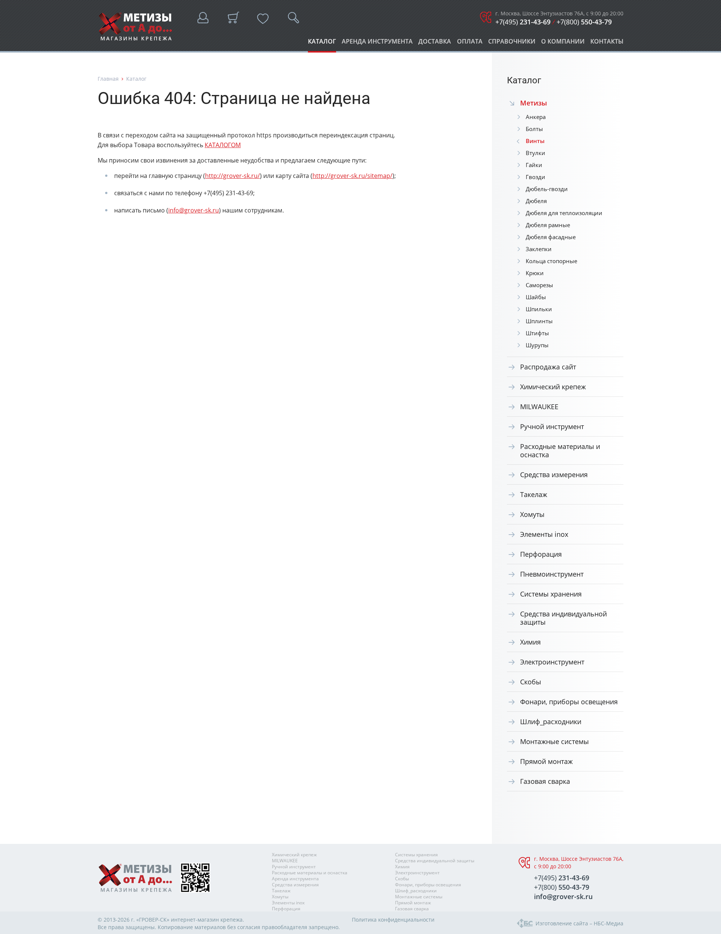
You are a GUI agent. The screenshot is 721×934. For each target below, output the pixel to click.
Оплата (470, 43)
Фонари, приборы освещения (569, 701)
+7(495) (523, 21)
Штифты (537, 333)
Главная (108, 78)
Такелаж (533, 494)
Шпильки (539, 309)
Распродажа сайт (548, 367)
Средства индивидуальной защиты (563, 618)
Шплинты (539, 321)
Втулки (535, 152)
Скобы (530, 682)
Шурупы (537, 345)
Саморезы (539, 285)
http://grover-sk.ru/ (232, 176)
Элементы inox (544, 534)
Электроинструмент (552, 662)
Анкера (536, 116)
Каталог (322, 43)
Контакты (606, 43)
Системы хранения (551, 594)
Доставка (434, 43)
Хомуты (532, 514)
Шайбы (536, 297)
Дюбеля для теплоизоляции (564, 212)
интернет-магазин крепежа (207, 919)
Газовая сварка (545, 781)
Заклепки (539, 249)
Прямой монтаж (546, 761)
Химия (530, 642)
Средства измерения (554, 474)
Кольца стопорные (551, 261)
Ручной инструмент (552, 426)
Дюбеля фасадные (551, 237)
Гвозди (535, 176)
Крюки (535, 273)
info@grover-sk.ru (193, 210)
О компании (563, 43)
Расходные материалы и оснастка (560, 450)
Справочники (511, 43)
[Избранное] (262, 18)
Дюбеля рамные (548, 224)
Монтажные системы (554, 741)
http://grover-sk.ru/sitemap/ (352, 176)
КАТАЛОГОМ (223, 145)
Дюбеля (536, 200)
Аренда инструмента (377, 43)
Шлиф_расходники (550, 721)
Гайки (534, 164)
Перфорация (541, 554)
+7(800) (584, 21)
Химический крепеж (553, 387)
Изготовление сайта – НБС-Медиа (579, 923)
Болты (534, 128)
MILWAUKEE (539, 406)
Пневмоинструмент (552, 574)
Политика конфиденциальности (393, 919)
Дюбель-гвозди (547, 188)
